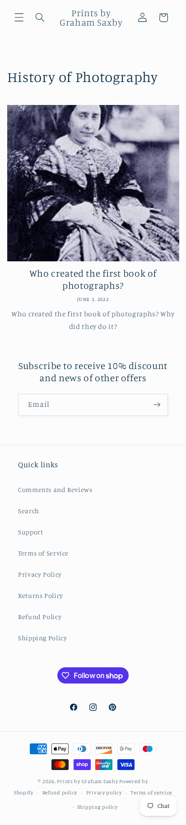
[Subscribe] (157, 405)
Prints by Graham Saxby (87, 781)
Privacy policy (104, 792)
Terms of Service (43, 553)
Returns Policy (40, 595)
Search (28, 511)
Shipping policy (97, 807)
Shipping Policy (42, 638)
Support (30, 532)
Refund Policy (39, 616)
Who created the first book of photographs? (93, 279)
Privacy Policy (40, 574)
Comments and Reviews (55, 489)
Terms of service (151, 792)
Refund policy (60, 792)
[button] (19, 17)
